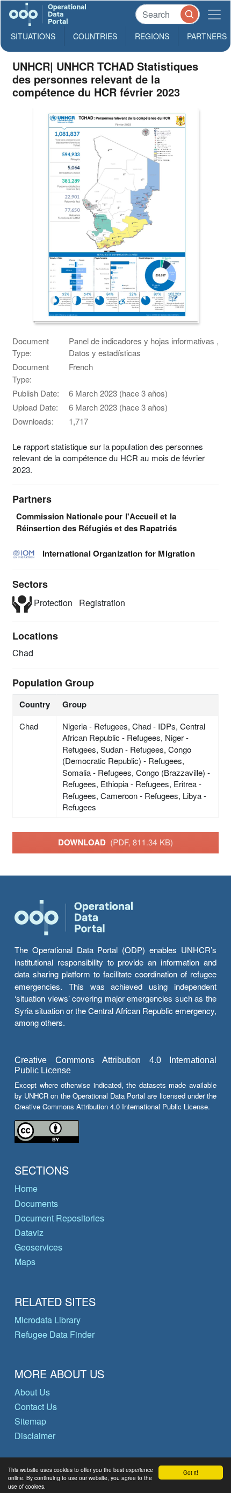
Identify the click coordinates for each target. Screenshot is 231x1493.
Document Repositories (59, 1218)
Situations (33, 36)
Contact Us (36, 1406)
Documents (36, 1203)
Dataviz (29, 1232)
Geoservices (38, 1247)
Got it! (190, 1472)
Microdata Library (48, 1320)
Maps (25, 1261)
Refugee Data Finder (55, 1334)
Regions (152, 36)
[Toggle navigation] (214, 14)
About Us (32, 1392)
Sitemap (30, 1421)
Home (26, 1188)
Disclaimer (35, 1435)
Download (115, 842)
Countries (95, 36)
